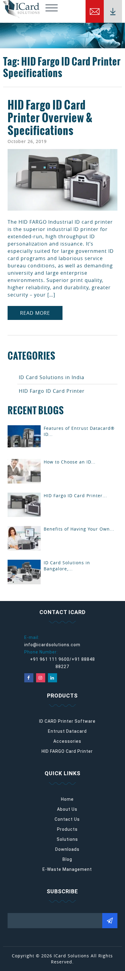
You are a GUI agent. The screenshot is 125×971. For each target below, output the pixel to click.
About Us (67, 809)
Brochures (113, 11)
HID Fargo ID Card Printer (52, 391)
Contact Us (67, 819)
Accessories (67, 741)
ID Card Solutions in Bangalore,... (67, 566)
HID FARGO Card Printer (67, 751)
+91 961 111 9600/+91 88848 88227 (62, 663)
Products (67, 829)
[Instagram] (40, 677)
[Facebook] (28, 677)
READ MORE (35, 313)
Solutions (67, 839)
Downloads (67, 849)
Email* (62, 918)
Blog (67, 859)
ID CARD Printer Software (67, 721)
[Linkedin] (52, 677)
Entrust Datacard (67, 731)
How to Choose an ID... (70, 462)
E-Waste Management (67, 869)
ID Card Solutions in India (51, 377)
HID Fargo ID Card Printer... (75, 495)
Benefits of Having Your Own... (79, 529)
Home (67, 799)
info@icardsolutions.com (52, 644)
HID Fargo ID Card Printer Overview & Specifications (50, 118)
